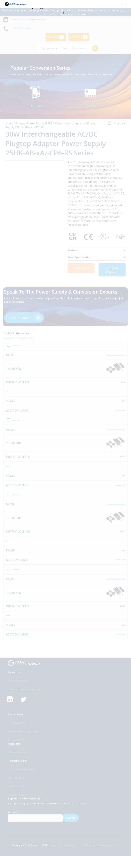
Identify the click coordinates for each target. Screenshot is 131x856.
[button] (124, 4)
